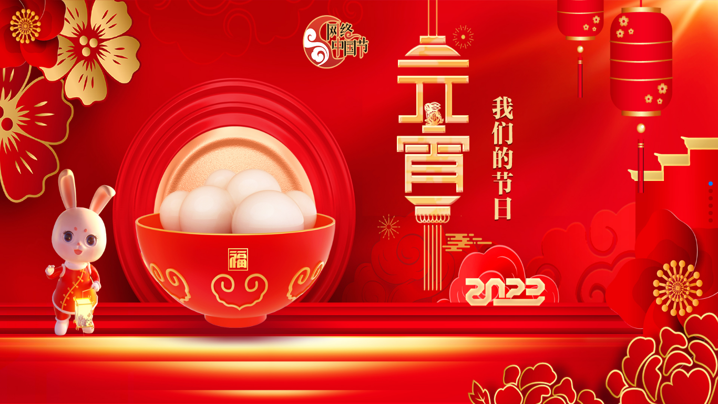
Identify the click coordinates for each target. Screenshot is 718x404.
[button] (711, 183)
